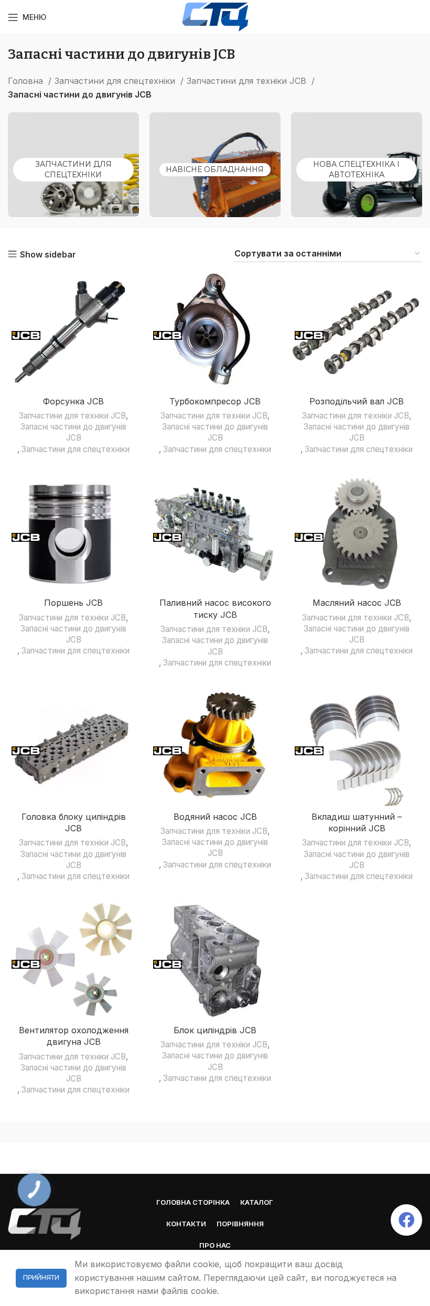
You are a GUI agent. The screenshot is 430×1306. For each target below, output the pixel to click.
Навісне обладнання (215, 169)
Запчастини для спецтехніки (116, 81)
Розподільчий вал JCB (356, 401)
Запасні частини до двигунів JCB (73, 432)
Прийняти (41, 1277)
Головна (27, 81)
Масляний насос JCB (357, 602)
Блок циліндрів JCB (215, 1030)
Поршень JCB (73, 602)
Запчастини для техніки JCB (248, 81)
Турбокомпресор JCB (215, 401)
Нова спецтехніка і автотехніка (356, 169)
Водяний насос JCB (215, 816)
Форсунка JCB (73, 401)
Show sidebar (48, 254)
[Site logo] (215, 16)
